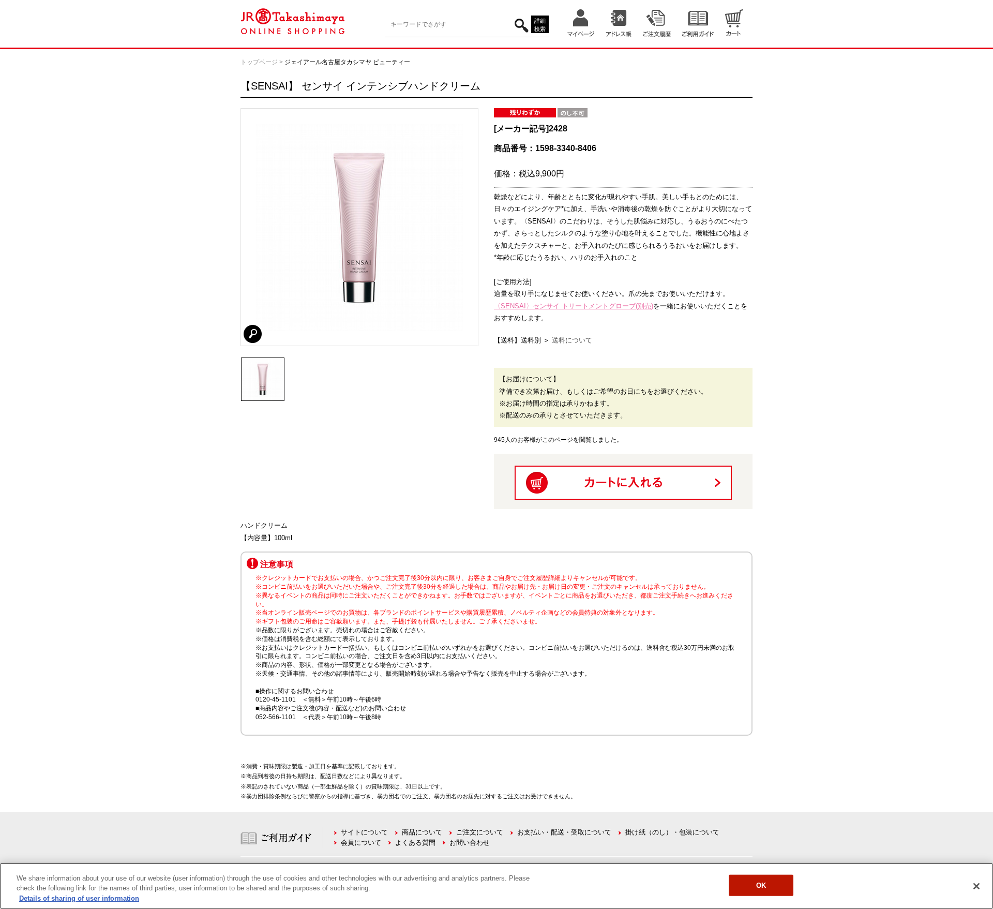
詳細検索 (540, 25)
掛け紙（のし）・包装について (672, 832)
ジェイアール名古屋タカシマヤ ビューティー (347, 62)
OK (761, 885)
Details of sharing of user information (79, 898)
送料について (572, 340)
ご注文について (479, 832)
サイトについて (364, 832)
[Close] (976, 886)
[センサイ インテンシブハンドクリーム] (262, 362)
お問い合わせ (469, 842)
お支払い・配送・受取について (564, 832)
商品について (422, 832)
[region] (496, 886)
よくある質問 (415, 842)
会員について (361, 842)
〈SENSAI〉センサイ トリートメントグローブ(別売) (573, 306)
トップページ (259, 62)
